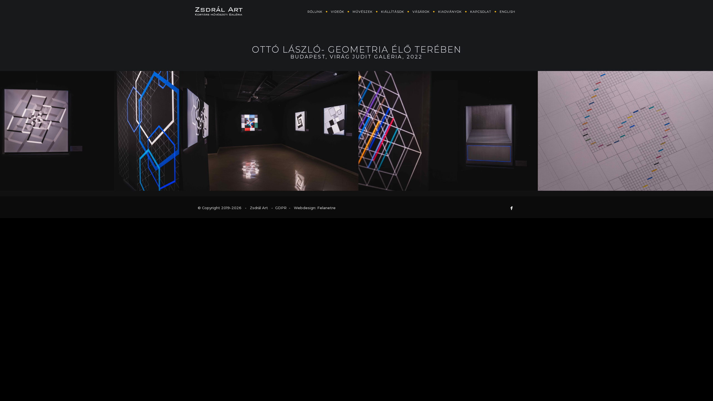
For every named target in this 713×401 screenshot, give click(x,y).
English (507, 12)
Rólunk (315, 12)
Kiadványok (450, 12)
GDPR (281, 208)
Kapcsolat (480, 12)
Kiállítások (392, 12)
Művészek (363, 12)
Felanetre (326, 208)
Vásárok (421, 12)
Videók (337, 12)
